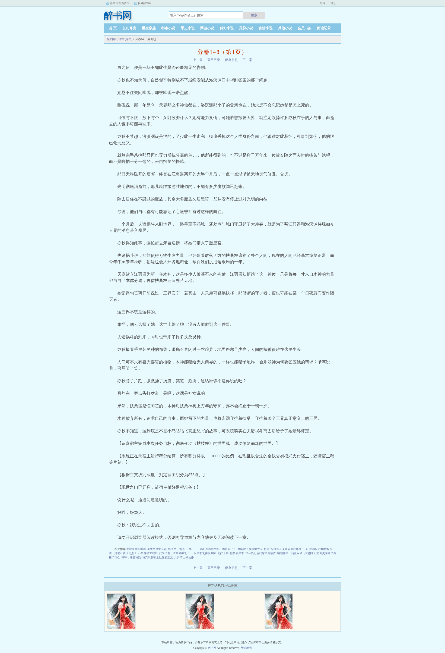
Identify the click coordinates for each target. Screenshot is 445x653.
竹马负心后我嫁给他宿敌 (260, 553)
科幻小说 (227, 28)
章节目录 (213, 60)
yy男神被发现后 (148, 553)
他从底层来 (237, 553)
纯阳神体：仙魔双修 (289, 553)
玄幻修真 (129, 28)
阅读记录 (324, 28)
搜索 (254, 15)
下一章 (247, 60)
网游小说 (207, 28)
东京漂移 (311, 549)
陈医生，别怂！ (178, 549)
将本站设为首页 (119, 3)
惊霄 (267, 549)
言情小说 (266, 28)
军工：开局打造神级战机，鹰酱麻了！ (212, 549)
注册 (334, 3)
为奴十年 (223, 553)
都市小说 (168, 28)
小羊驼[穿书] (124, 39)
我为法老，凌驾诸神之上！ (175, 553)
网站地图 (246, 648)
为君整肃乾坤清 (136, 549)
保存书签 (231, 60)
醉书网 (111, 39)
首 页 (113, 28)
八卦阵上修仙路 (184, 557)
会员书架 (305, 28)
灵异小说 (246, 28)
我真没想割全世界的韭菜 (157, 557)
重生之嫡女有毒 (157, 549)
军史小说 (188, 28)
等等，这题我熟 (131, 557)
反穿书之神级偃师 (205, 553)
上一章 (198, 60)
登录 (323, 3)
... (146, 603)
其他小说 (285, 28)
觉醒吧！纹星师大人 (250, 549)
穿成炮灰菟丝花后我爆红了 (287, 549)
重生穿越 (149, 28)
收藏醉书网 (145, 3)
